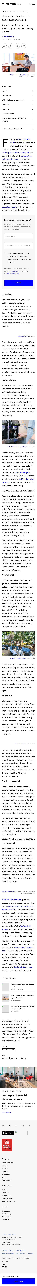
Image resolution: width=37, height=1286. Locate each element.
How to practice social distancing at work (14, 1097)
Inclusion (5, 1168)
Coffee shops (7, 95)
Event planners (7, 1198)
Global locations (7, 1163)
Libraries (5, 91)
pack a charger (22, 472)
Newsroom (6, 1174)
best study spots (9, 207)
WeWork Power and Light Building (19, 75)
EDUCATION (5, 1058)
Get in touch (18, 1281)
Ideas (18, 4)
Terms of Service (12, 271)
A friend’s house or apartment (13, 100)
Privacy (4, 1250)
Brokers (5, 1190)
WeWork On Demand (11, 899)
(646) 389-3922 (9, 1235)
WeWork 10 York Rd (23, 336)
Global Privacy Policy (13, 273)
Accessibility (20, 1253)
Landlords (5, 1193)
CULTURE (23, 1058)
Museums (5, 109)
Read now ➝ (6, 1112)
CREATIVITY (14, 1058)
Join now (32, 4)
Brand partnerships (9, 1201)
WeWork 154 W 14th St (21, 744)
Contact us (6, 1211)
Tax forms (5, 1220)
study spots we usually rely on (15, 152)
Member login (7, 1214)
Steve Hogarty (9, 36)
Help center (6, 1217)
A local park (6, 105)
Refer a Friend (7, 1196)
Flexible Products (8, 1049)
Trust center (6, 1180)
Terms (11, 1250)
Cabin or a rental (8, 114)
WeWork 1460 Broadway (9, 891)
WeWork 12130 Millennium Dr (18, 658)
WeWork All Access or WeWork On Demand (14, 119)
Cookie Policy (20, 1250)
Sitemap (30, 1253)
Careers (5, 1171)
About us (5, 1166)
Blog (3, 1177)
